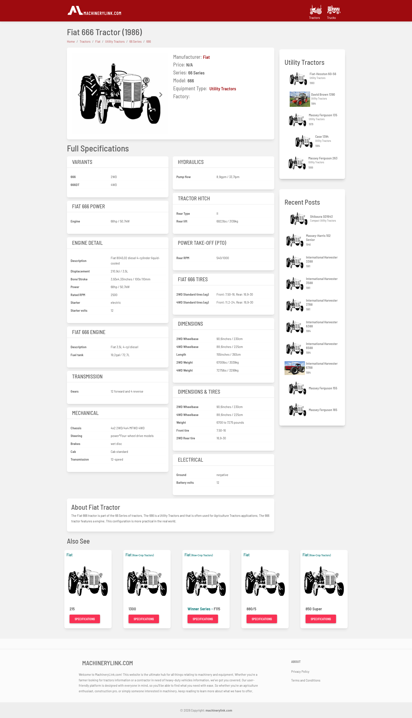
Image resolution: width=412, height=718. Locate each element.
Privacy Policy (300, 671)
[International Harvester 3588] (295, 283)
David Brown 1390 (323, 94)
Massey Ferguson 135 (323, 115)
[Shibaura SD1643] (299, 218)
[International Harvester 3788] (295, 305)
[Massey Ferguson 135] (298, 119)
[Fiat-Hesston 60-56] (299, 78)
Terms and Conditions (305, 680)
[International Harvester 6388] (295, 326)
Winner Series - (201, 608)
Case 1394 (322, 136)
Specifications (85, 619)
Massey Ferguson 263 (323, 158)
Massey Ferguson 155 (323, 388)
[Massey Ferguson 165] (298, 409)
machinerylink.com (219, 710)
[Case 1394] (304, 141)
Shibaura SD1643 (321, 216)
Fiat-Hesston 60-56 (323, 74)
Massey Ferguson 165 (323, 410)
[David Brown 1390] (300, 99)
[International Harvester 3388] (295, 262)
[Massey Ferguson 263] (297, 163)
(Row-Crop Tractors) (143, 555)
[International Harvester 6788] (295, 368)
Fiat (206, 57)
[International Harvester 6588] (295, 348)
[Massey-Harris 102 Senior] (295, 240)
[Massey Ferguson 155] (298, 388)
